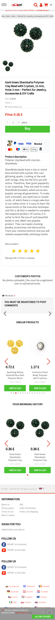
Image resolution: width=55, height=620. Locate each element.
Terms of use (7, 511)
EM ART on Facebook (16, 544)
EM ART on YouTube (16, 550)
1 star (14, 251)
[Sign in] (42, 5)
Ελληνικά (31, 586)
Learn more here (22, 612)
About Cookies (8, 515)
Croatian (44, 591)
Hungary (29, 597)
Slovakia (42, 602)
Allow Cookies (43, 616)
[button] (11, 393)
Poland (28, 602)
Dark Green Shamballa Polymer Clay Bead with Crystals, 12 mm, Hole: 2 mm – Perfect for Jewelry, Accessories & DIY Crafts (15, 457)
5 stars (38, 251)
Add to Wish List (15, 107)
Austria (30, 591)
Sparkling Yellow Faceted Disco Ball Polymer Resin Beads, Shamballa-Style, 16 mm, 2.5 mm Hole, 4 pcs (15, 375)
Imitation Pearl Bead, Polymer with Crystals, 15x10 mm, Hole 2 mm (40, 375)
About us (5, 504)
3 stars (26, 251)
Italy (15, 602)
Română (46, 586)
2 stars (20, 251)
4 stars (32, 251)
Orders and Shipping (29, 511)
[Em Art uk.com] (15, 5)
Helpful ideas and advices (13, 529)
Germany (15, 591)
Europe (43, 597)
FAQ (21, 504)
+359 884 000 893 (42, 10)
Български (14, 586)
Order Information (28, 508)
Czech (14, 597)
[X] (2, 610)
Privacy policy (7, 508)
